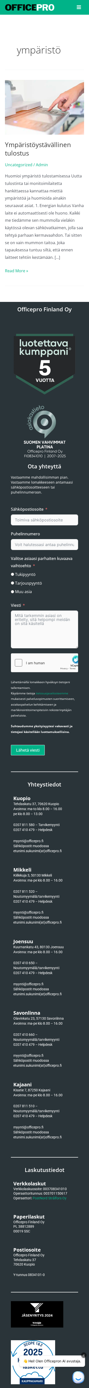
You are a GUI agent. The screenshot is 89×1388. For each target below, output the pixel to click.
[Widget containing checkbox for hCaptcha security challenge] (44, 662)
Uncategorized (18, 164)
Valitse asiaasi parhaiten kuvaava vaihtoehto (41, 562)
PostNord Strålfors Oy (50, 1198)
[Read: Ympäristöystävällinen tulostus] (44, 107)
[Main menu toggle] (79, 7)
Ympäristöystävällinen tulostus (38, 149)
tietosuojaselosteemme (52, 693)
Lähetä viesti (28, 750)
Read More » (16, 270)
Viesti (16, 605)
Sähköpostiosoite (27, 509)
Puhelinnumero (25, 534)
